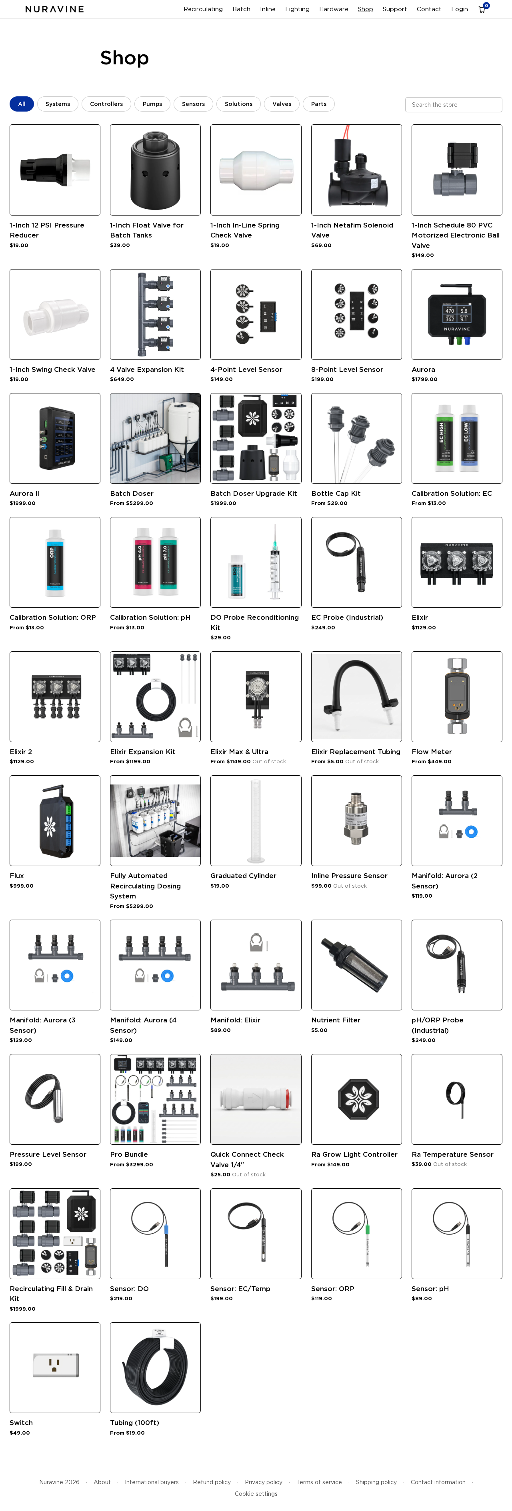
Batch (241, 9)
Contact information (438, 1482)
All (22, 104)
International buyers (152, 1482)
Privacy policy (263, 1482)
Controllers (106, 104)
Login (459, 9)
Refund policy (212, 1482)
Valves (281, 104)
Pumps (152, 104)
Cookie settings (256, 1494)
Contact (429, 9)
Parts (318, 104)
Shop (365, 9)
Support (395, 9)
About (102, 1482)
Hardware (333, 9)
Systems (58, 104)
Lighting (297, 9)
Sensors (193, 104)
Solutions (238, 104)
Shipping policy (376, 1482)
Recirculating (203, 9)
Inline (268, 9)
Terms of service (319, 1482)
